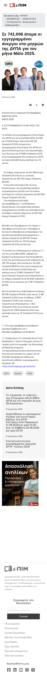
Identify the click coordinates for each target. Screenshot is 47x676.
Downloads (11, 641)
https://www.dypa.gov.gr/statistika (18, 366)
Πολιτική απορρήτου (16, 651)
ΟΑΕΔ (29, 373)
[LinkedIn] (43, 105)
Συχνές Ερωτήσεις (15, 632)
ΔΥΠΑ (6, 373)
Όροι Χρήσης (12, 646)
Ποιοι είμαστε (12, 623)
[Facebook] (30, 105)
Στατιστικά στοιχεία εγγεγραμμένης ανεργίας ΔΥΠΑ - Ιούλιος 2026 (21, 443)
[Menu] (4, 5)
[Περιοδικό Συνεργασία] (23, 483)
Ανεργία (18, 373)
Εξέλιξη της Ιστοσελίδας (18, 637)
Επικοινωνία (11, 628)
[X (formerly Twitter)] (36, 105)
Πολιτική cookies (14, 655)
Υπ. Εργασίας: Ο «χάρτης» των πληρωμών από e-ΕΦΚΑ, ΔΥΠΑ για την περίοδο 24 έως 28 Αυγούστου (23, 399)
